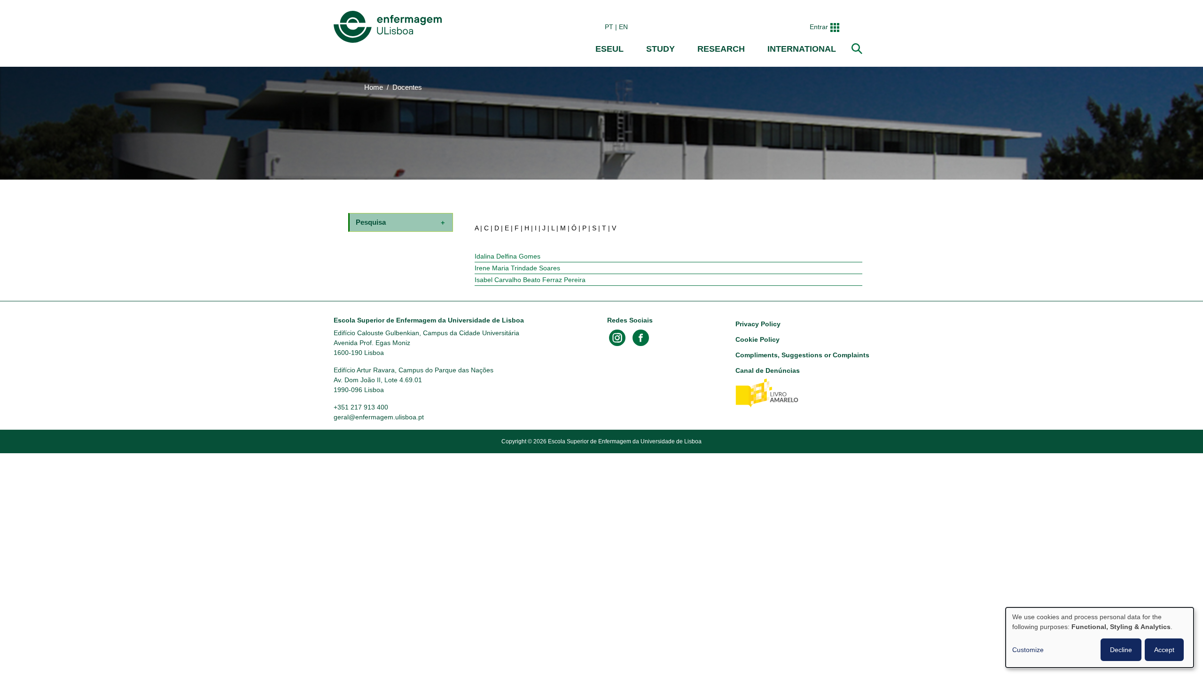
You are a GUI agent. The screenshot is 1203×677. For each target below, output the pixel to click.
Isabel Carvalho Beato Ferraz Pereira (530, 279)
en (623, 27)
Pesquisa (371, 222)
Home (373, 87)
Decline (1121, 649)
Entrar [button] (819, 27)
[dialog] (1100, 637)
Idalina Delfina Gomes (507, 256)
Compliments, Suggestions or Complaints (802, 355)
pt (609, 27)
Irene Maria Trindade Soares (517, 268)
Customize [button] (1028, 649)
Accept (1164, 649)
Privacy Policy (758, 324)
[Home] (389, 26)
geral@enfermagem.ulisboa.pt (379, 417)
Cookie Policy (757, 339)
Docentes (407, 87)
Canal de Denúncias (767, 370)
